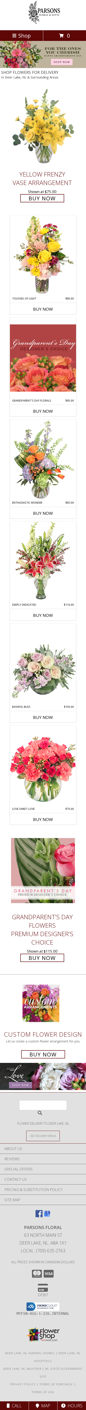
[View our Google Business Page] (46, 1215)
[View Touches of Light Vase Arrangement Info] (43, 255)
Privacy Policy (23, 1384)
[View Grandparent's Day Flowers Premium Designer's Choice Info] (43, 870)
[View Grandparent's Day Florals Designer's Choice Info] (43, 358)
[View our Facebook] (39, 1215)
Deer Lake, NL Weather (22, 1369)
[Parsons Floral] (43, 24)
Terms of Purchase (56, 1384)
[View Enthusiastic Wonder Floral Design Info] (43, 460)
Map (44, 1406)
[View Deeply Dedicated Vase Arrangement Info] (43, 562)
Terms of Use (43, 1392)
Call (16, 1406)
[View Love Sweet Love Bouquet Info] (43, 766)
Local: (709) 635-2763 (43, 1251)
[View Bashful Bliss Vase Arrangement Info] (43, 664)
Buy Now (42, 198)
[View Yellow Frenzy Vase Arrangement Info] (43, 128)
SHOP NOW (62, 62)
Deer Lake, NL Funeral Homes (30, 1353)
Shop (24, 35)
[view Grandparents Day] (43, 67)
